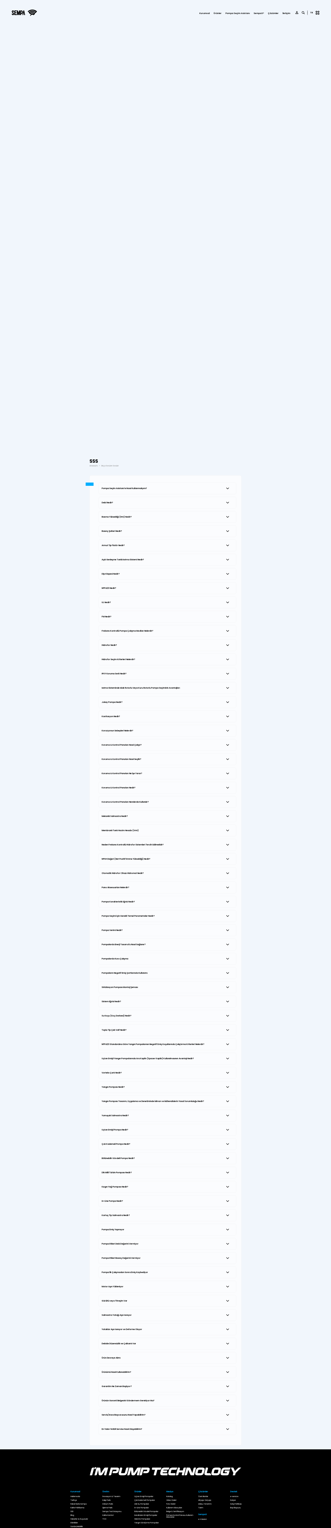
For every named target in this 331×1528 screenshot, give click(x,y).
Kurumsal (204, 13)
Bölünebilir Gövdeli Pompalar (146, 1511)
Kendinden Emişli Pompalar (145, 1515)
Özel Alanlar (203, 1496)
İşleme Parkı (107, 1508)
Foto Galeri (170, 1504)
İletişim (286, 13)
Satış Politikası (236, 1504)
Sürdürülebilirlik (76, 1526)
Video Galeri (171, 1500)
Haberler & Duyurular (79, 1519)
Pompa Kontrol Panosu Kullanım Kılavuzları (179, 1516)
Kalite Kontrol (107, 1515)
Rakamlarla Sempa (78, 1504)
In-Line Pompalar (141, 1508)
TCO (104, 1519)
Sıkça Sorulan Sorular (110, 465)
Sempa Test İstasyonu (112, 1511)
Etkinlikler (74, 1523)
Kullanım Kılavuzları (174, 1508)
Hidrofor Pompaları (142, 1519)
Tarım (200, 1508)
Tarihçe (73, 1500)
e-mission (202, 1519)
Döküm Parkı (107, 1504)
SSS (71, 1511)
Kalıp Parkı (106, 1500)
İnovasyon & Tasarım (111, 1496)
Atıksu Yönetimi (204, 1504)
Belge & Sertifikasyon (175, 1511)
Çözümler (273, 13)
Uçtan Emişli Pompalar (143, 1496)
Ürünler (217, 13)
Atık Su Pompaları (141, 1504)
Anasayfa (93, 465)
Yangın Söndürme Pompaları (146, 1523)
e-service (234, 1496)
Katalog (169, 1496)
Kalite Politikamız (77, 1508)
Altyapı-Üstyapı (204, 1500)
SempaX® (259, 13)
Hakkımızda (75, 1496)
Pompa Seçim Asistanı (237, 13)
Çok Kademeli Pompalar (144, 1500)
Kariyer (233, 1500)
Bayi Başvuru (235, 1508)
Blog (72, 1515)
